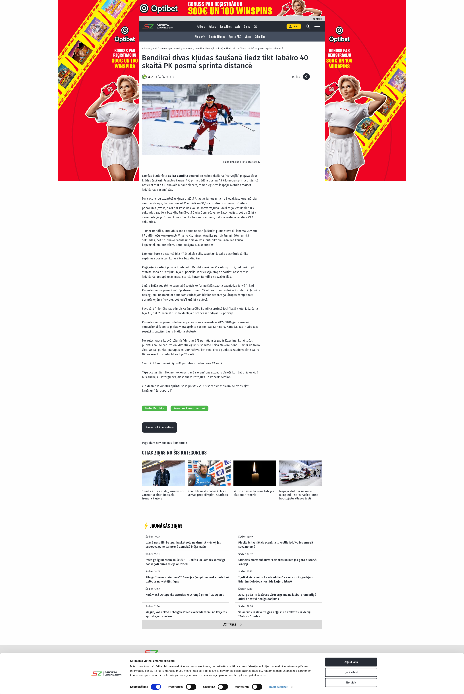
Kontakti (317, 18)
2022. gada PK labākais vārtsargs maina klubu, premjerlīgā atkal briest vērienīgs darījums (277, 596)
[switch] (191, 687)
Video (248, 36)
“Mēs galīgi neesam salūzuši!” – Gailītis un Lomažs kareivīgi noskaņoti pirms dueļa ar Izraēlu (185, 562)
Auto (237, 26)
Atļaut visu (351, 662)
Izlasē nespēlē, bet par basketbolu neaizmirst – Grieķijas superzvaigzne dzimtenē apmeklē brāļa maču (183, 544)
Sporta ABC (235, 36)
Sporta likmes (217, 36)
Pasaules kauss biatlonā (189, 408)
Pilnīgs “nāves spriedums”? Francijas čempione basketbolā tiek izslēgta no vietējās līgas (187, 579)
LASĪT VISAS (229, 624)
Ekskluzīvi (200, 36)
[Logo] (158, 26)
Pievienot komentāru (160, 427)
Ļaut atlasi (351, 672)
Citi (256, 26)
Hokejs (212, 26)
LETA (150, 76)
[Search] (307, 26)
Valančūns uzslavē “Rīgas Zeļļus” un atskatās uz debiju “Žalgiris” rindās (274, 614)
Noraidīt (351, 682)
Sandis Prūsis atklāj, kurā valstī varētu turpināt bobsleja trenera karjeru (163, 494)
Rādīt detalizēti (278, 686)
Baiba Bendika (154, 408)
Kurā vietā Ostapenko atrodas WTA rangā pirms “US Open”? (185, 594)
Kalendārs (260, 36)
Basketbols (225, 26)
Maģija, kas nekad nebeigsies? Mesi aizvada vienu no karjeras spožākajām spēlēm (186, 614)
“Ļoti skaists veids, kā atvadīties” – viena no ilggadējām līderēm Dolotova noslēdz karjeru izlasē (275, 579)
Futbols (201, 26)
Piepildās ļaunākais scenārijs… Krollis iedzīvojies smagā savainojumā (275, 544)
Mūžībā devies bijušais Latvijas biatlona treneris (253, 493)
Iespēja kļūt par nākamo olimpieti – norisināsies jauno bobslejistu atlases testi (298, 494)
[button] (317, 471)
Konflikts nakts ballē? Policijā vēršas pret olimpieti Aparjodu (208, 493)
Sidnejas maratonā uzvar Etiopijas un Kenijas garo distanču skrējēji (277, 562)
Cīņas (247, 26)
